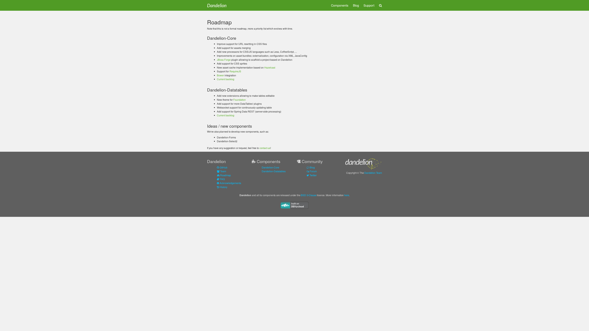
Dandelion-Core (270, 167)
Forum (313, 171)
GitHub (223, 167)
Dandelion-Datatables (274, 171)
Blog (356, 5)
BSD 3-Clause (308, 195)
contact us (265, 148)
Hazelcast (269, 67)
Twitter (313, 175)
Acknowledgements (230, 183)
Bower (220, 75)
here (346, 195)
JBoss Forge (224, 59)
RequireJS (235, 71)
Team (222, 171)
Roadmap (225, 175)
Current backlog (225, 79)
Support (369, 5)
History (223, 187)
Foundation (239, 99)
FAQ (222, 179)
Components (339, 5)
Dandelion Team (373, 173)
